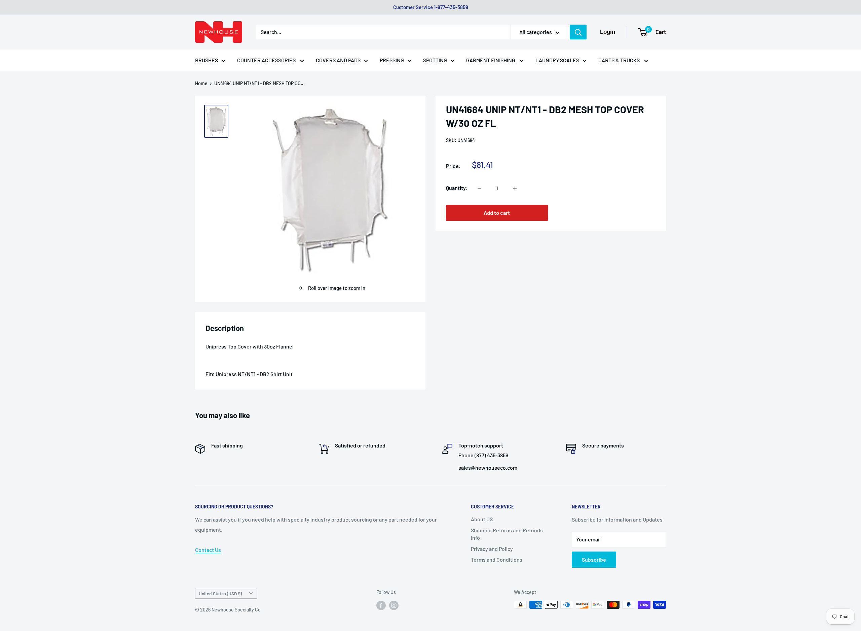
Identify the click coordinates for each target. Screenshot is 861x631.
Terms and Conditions (496, 559)
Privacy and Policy (492, 548)
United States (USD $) (220, 593)
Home (201, 83)
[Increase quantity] (515, 188)
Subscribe (594, 559)
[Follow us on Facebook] (381, 605)
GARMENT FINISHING (491, 60)
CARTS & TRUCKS (619, 60)
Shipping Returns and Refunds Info (507, 534)
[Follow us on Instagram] (394, 605)
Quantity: (457, 188)
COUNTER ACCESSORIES (267, 60)
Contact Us (208, 549)
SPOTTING (435, 60)
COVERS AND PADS (338, 60)
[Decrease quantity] (479, 188)
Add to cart (497, 213)
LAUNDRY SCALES (557, 60)
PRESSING (392, 60)
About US (482, 519)
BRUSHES (206, 60)
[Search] (578, 32)
